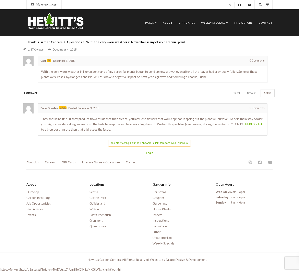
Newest (251, 93)
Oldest (236, 93)
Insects (157, 215)
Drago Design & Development (186, 259)
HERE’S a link (254, 124)
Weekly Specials (213, 22)
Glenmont (96, 220)
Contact (266, 22)
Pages (149, 22)
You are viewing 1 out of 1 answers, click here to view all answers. (149, 142)
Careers (50, 162)
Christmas (159, 192)
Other (157, 232)
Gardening (160, 203)
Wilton (94, 209)
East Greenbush (100, 215)
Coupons (159, 197)
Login (149, 152)
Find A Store (243, 22)
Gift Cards (187, 22)
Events (31, 215)
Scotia (93, 192)
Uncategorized (162, 237)
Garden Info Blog (38, 197)
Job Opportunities (38, 203)
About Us (32, 162)
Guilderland (97, 203)
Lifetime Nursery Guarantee (101, 162)
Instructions (161, 220)
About (168, 22)
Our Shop (32, 192)
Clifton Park (97, 197)
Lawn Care (160, 226)
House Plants (162, 209)
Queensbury (97, 226)
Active (267, 93)
